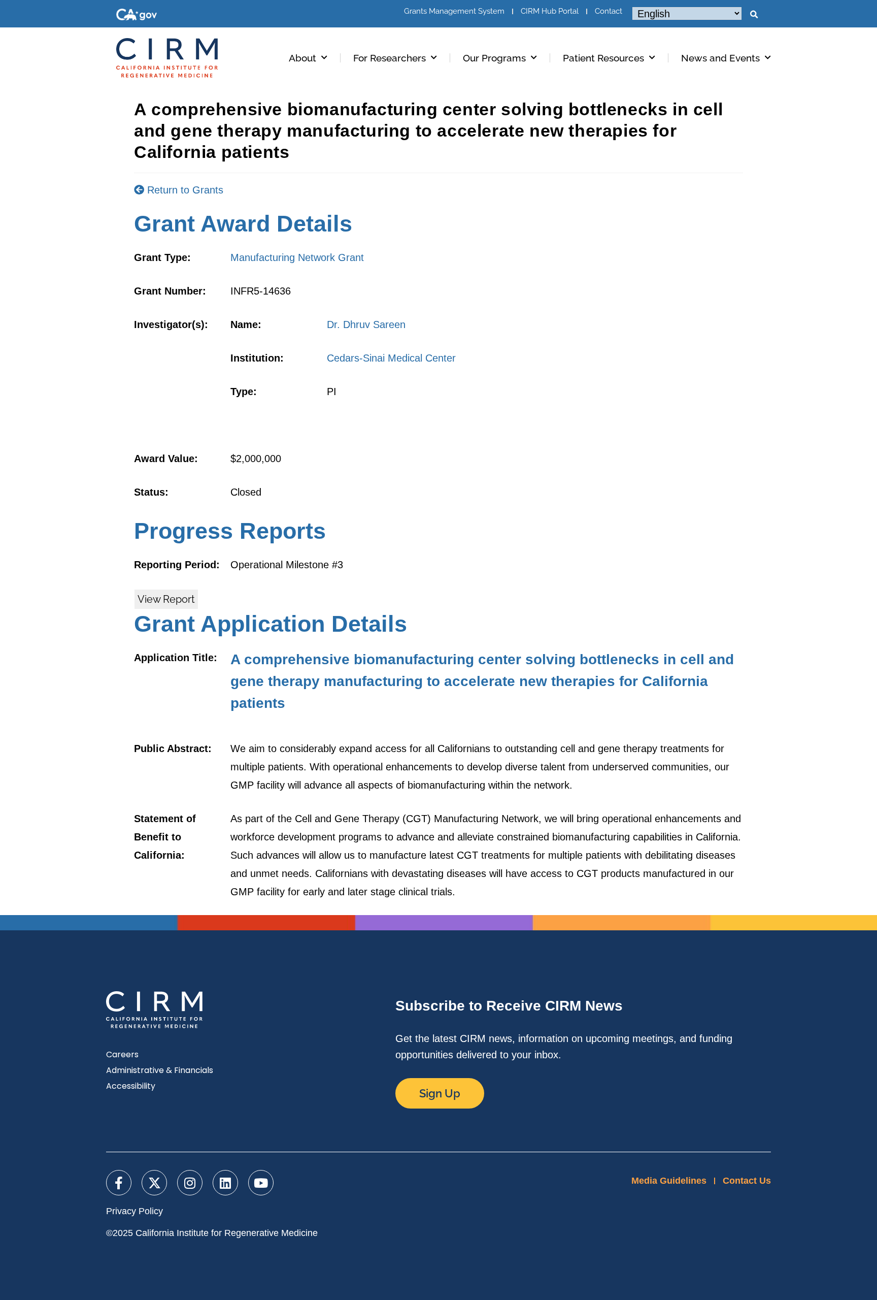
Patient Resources (603, 57)
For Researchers (389, 57)
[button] (754, 15)
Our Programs (494, 57)
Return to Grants (183, 190)
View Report (166, 599)
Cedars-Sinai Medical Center (391, 358)
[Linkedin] (225, 1182)
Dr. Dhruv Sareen (366, 324)
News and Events (720, 57)
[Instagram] (190, 1182)
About (302, 57)
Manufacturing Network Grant (297, 257)
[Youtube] (261, 1182)
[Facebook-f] (118, 1182)
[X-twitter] (154, 1182)
